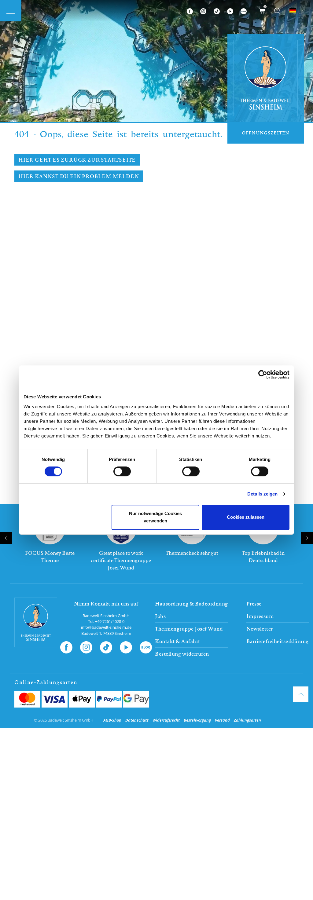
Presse (254, 603)
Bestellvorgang (197, 720)
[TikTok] (217, 10)
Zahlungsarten (247, 720)
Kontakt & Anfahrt (177, 641)
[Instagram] (203, 10)
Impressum (260, 616)
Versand (222, 720)
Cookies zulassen (245, 517)
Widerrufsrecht (166, 720)
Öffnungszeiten (265, 133)
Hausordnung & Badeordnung (191, 603)
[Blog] (244, 10)
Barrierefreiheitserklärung (277, 641)
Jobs (160, 616)
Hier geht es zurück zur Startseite (77, 159)
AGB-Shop (112, 720)
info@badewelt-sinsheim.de (106, 627)
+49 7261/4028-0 (109, 621)
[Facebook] (190, 10)
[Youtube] (230, 10)
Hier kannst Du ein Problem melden (78, 176)
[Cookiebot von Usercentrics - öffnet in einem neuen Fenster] (262, 374)
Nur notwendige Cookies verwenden (155, 517)
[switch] (122, 471)
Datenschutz (137, 720)
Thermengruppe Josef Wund (189, 628)
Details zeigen (262, 493)
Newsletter (259, 628)
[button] (154, 581)
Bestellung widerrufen (182, 653)
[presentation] (6, 538)
